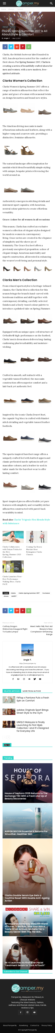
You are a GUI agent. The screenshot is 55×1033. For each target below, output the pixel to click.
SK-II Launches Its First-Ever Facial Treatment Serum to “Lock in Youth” (25, 964)
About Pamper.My (10, 1025)
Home (3, 9)
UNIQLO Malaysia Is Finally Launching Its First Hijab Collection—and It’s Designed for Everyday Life (33, 727)
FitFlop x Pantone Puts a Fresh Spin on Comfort (33, 699)
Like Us (7, 745)
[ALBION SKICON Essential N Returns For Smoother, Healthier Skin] (27, 820)
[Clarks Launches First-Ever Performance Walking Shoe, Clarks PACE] (13, 566)
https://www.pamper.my (27, 663)
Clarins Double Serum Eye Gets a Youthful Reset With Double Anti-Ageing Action (27, 898)
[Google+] (19, 679)
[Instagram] (25, 679)
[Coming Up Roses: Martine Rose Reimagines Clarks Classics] (36, 537)
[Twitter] (36, 679)
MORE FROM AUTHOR (32, 691)
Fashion (20, 9)
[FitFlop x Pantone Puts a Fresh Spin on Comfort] (9, 699)
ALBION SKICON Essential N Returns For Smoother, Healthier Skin (26, 833)
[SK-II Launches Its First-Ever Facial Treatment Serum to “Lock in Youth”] (27, 953)
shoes (6, 596)
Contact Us (34, 1025)
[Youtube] (41, 679)
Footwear (46, 593)
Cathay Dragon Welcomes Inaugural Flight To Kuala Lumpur (15, 629)
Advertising (23, 1025)
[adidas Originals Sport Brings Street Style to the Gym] (9, 712)
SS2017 (13, 596)
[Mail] (30, 679)
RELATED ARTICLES (12, 691)
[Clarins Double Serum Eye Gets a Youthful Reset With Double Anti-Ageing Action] (27, 872)
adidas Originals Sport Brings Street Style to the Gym (32, 711)
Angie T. (7, 38)
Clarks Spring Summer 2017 (29, 593)
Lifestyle (11, 9)
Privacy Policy (47, 1025)
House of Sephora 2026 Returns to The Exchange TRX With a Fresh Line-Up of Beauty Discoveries (26, 796)
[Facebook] (14, 679)
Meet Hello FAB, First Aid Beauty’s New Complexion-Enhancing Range (41, 630)
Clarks (13, 593)
